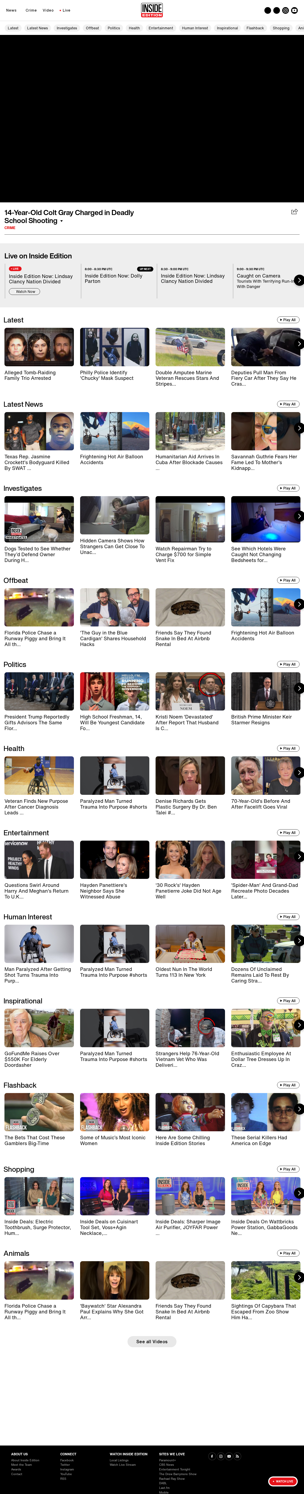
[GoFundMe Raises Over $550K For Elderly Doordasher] (39, 1028)
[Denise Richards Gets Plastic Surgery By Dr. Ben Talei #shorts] (190, 775)
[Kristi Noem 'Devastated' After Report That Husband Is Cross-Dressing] (190, 691)
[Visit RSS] (237, 1456)
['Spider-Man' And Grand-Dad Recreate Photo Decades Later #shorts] (266, 860)
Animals (16, 1253)
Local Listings (119, 1460)
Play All (289, 320)
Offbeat (92, 28)
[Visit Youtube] (229, 1456)
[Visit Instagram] (221, 1456)
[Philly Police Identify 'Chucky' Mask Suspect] (115, 347)
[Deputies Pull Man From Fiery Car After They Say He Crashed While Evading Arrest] (266, 347)
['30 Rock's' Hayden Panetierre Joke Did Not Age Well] (190, 860)
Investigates (67, 28)
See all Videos (152, 1341)
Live (67, 10)
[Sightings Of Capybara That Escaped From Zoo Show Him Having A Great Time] (266, 1280)
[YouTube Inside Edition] (294, 10)
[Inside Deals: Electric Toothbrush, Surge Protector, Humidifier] (39, 1196)
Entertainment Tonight (174, 1469)
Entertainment (161, 28)
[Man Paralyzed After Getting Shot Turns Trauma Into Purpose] (39, 944)
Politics (114, 28)
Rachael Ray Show (172, 1479)
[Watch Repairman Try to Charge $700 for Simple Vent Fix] (190, 519)
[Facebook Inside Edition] (267, 10)
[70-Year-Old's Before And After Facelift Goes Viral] (266, 775)
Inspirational (227, 28)
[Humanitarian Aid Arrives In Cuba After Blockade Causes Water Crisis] (190, 431)
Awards (16, 1469)
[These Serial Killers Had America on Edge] (266, 1112)
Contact (16, 1474)
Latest (13, 28)
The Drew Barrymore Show (178, 1474)
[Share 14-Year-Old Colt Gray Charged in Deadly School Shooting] (295, 211)
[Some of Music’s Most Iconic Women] (115, 1112)
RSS (63, 1479)
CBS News (166, 1465)
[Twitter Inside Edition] (276, 10)
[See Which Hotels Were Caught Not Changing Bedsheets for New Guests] (266, 519)
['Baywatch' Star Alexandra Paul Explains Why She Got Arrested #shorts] (115, 1280)
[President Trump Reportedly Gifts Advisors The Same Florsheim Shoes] (39, 691)
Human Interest (195, 28)
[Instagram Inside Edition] (285, 10)
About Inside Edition (25, 1460)
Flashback (255, 28)
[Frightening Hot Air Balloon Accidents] (115, 431)
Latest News (37, 28)
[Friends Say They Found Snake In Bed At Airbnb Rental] (190, 607)
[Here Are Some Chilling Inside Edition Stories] (190, 1112)
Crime (31, 10)
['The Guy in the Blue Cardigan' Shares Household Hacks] (115, 607)
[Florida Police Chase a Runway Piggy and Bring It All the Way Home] (39, 607)
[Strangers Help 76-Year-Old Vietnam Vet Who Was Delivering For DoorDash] (190, 1028)
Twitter (65, 1465)
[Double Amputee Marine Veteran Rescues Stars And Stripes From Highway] (190, 347)
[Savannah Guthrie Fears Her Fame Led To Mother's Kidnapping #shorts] (266, 431)
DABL (163, 1483)
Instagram (67, 1469)
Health (134, 28)
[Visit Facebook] (212, 1456)
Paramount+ (167, 1460)
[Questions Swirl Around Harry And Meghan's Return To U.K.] (39, 860)
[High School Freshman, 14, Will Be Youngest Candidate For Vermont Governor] (115, 691)
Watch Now (25, 291)
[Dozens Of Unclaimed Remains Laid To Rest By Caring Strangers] (266, 944)
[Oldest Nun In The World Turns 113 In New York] (190, 944)
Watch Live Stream (123, 1465)
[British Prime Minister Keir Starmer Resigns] (266, 691)
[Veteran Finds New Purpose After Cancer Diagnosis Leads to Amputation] (39, 775)
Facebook (67, 1460)
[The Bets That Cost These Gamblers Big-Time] (39, 1112)
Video (48, 10)
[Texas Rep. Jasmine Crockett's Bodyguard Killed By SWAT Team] (39, 431)
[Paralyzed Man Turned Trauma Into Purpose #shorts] (115, 775)
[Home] (152, 10)
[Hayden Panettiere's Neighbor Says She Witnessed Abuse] (115, 860)
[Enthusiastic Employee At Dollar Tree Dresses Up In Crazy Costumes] (266, 1028)
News (11, 10)
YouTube (66, 1474)
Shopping (281, 28)
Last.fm (164, 1488)
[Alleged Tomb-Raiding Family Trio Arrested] (39, 347)
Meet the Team (21, 1465)
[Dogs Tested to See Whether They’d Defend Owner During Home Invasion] (39, 519)
